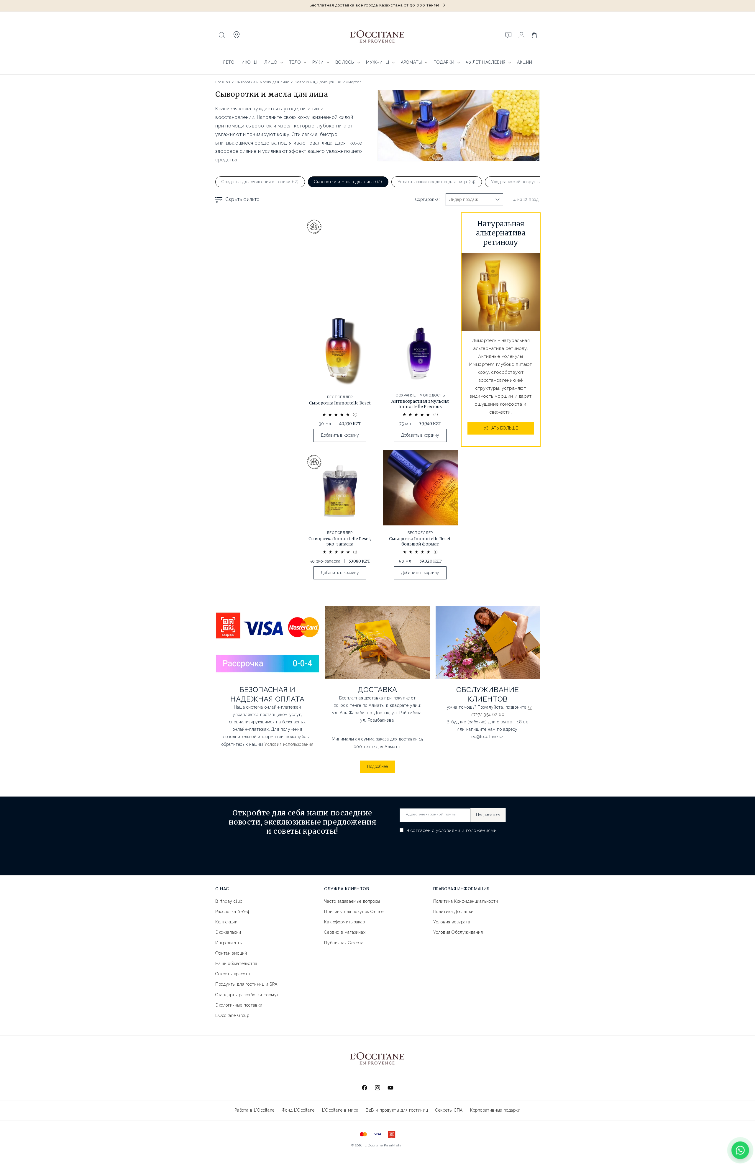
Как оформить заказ (344, 922)
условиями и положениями (466, 830)
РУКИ (318, 62)
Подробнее (377, 766)
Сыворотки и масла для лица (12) (348, 181)
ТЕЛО (295, 62)
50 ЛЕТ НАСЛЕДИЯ (485, 62)
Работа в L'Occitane (254, 1110)
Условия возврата (451, 922)
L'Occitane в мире (340, 1110)
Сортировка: (427, 199)
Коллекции (226, 922)
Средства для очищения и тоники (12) (260, 181)
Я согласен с (451, 830)
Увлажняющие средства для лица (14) (437, 181)
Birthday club (228, 901)
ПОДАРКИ (444, 62)
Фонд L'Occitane (298, 1110)
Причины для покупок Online (354, 911)
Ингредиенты (229, 942)
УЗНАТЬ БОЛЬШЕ (501, 428)
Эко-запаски (228, 932)
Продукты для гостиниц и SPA (246, 984)
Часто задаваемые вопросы (352, 901)
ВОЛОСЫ (345, 62)
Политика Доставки (453, 911)
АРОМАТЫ (411, 62)
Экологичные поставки (238, 1005)
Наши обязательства (236, 963)
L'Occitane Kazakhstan (384, 1145)
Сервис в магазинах (344, 932)
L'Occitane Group (232, 1015)
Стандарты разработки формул (247, 994)
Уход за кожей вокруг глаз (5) (521, 181)
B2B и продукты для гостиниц (397, 1110)
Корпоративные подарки (495, 1110)
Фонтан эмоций (231, 953)
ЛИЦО (270, 62)
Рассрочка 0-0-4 (232, 911)
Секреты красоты (232, 973)
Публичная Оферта (344, 942)
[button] (221, 35)
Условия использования (289, 744)
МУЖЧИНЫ (377, 62)
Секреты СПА (449, 1110)
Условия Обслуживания (458, 932)
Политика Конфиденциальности (465, 901)
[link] (340, 380)
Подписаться (488, 814)
